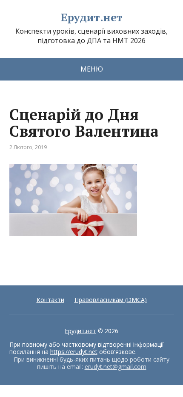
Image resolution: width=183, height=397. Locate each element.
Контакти (50, 300)
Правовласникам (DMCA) (110, 300)
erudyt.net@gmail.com (115, 366)
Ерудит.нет (91, 17)
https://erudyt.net (73, 352)
